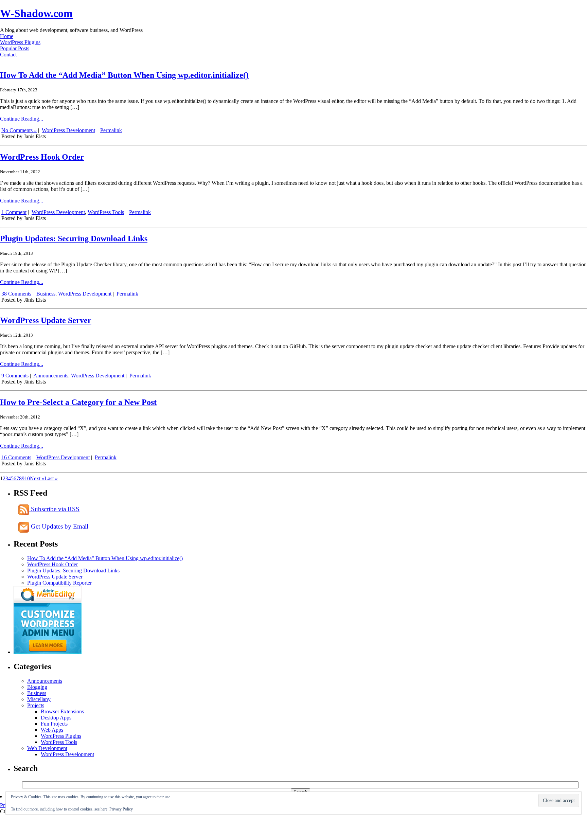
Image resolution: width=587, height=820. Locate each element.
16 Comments (16, 457)
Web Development (47, 748)
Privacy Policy (121, 809)
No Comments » (19, 130)
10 (27, 478)
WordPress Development (68, 130)
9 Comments (15, 375)
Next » (37, 478)
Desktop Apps (56, 717)
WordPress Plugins (20, 42)
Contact (8, 54)
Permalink (111, 130)
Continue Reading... (21, 119)
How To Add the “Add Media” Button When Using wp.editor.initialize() (124, 75)
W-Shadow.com (36, 13)
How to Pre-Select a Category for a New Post (78, 402)
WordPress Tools (106, 212)
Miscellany (39, 699)
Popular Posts (14, 48)
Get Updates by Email (58, 526)
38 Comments (16, 294)
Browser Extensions (62, 711)
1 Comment (13, 212)
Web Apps (52, 730)
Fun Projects (54, 724)
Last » (51, 478)
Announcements (50, 375)
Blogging (37, 687)
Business (45, 294)
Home (6, 36)
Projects (35, 705)
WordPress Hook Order (42, 157)
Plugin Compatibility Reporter (59, 583)
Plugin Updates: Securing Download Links (73, 238)
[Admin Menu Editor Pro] (48, 652)
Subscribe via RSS (54, 509)
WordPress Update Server (45, 320)
